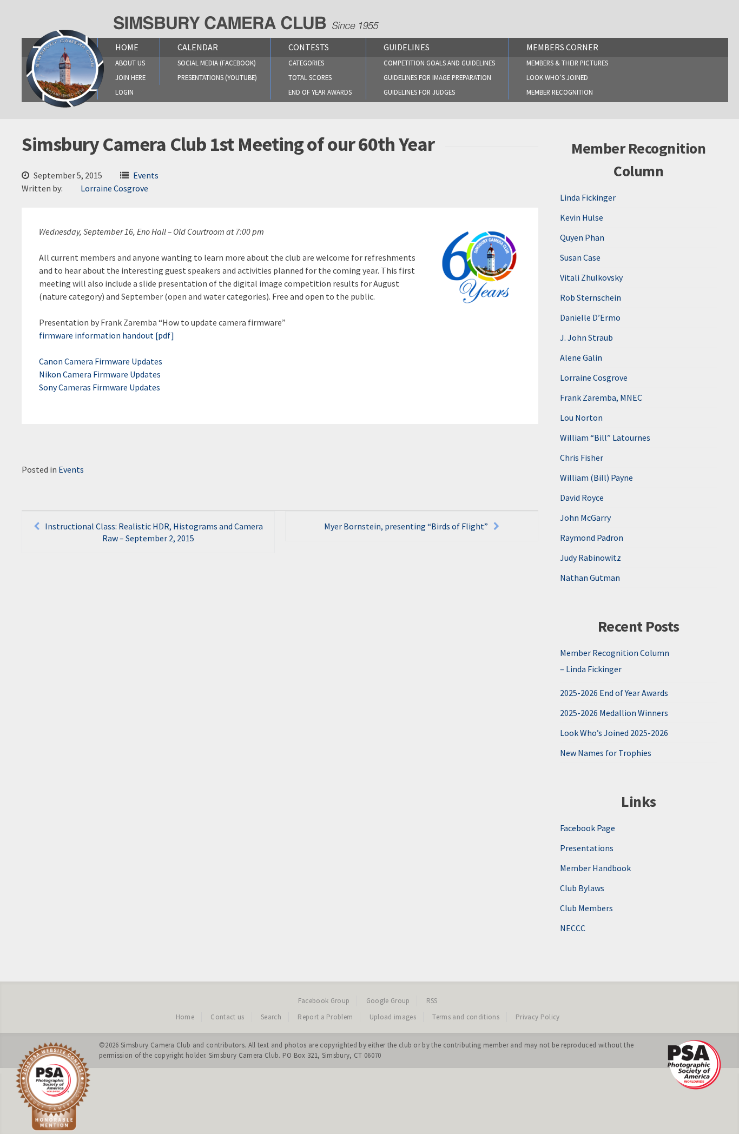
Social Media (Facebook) (216, 62)
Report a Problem (325, 1017)
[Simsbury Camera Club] (65, 107)
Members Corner (562, 47)
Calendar (197, 47)
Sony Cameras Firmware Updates (99, 387)
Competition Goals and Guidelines (439, 62)
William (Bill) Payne (596, 477)
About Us (130, 62)
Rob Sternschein (590, 297)
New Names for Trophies (605, 752)
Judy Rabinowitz (590, 557)
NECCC (572, 928)
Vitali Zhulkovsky (591, 277)
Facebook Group (324, 1000)
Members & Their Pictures (567, 62)
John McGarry (585, 517)
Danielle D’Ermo (590, 317)
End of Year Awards (320, 92)
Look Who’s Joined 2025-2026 (614, 732)
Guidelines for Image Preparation (437, 77)
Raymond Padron (591, 537)
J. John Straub (586, 337)
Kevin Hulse (581, 217)
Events (146, 175)
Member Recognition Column (614, 652)
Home (126, 47)
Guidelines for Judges (419, 92)
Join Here (130, 77)
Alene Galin (581, 357)
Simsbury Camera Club (156, 1045)
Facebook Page (587, 828)
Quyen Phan (582, 237)
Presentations (586, 848)
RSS (432, 1000)
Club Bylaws (582, 888)
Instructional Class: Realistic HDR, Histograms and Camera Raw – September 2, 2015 (154, 532)
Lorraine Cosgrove (114, 188)
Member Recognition (559, 92)
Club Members (586, 908)
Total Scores (310, 77)
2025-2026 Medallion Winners (614, 712)
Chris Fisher (581, 457)
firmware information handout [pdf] (106, 335)
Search (271, 1017)
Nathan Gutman (590, 577)
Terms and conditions (465, 1017)
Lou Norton (581, 417)
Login (124, 92)
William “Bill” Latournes (605, 437)
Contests (308, 47)
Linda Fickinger (588, 197)
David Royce (582, 497)
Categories (306, 62)
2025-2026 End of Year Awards (614, 692)
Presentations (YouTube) (217, 77)
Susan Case (580, 257)
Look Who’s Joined (557, 77)
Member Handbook (595, 868)
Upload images (393, 1017)
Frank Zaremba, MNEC (601, 397)
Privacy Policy (538, 1017)
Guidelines (407, 47)
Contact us (227, 1017)
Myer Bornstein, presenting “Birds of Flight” (406, 526)
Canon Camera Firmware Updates (100, 361)
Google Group (388, 1000)
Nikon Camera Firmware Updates (100, 374)
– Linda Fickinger (591, 669)
